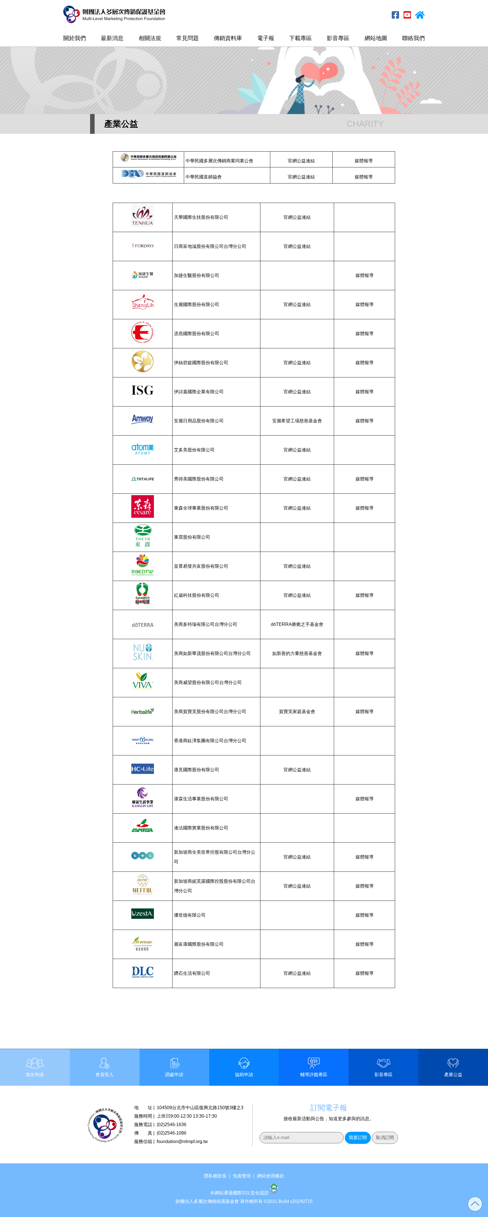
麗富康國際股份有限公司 (199, 944)
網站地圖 (376, 38)
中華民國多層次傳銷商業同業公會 (219, 160)
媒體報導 (364, 160)
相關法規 (150, 38)
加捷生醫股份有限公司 (196, 275)
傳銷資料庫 (228, 38)
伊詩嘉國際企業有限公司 (199, 391)
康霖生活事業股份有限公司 (201, 798)
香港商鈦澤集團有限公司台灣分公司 (210, 740)
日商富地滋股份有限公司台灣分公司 (210, 246)
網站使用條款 (270, 1176)
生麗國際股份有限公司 (196, 304)
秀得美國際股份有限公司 (199, 479)
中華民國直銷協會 (204, 176)
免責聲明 (242, 1176)
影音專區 (338, 38)
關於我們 (74, 38)
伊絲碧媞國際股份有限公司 (201, 362)
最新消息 (112, 38)
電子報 (265, 38)
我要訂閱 (358, 1137)
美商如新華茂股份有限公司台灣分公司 (212, 653)
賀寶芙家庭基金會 (297, 711)
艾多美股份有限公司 (194, 449)
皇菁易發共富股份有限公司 (201, 566)
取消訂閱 (385, 1137)
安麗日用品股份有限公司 (199, 420)
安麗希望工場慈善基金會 (297, 420)
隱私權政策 (215, 1176)
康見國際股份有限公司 (196, 769)
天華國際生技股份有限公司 (201, 217)
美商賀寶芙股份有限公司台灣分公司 (210, 711)
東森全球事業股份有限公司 (201, 508)
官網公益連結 (301, 160)
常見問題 (187, 38)
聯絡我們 (413, 38)
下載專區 (300, 38)
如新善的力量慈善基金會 (297, 653)
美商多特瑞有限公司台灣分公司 (205, 624)
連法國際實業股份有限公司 (201, 827)
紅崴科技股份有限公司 (196, 595)
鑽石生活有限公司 (192, 973)
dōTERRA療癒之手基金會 (297, 624)
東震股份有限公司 (192, 537)
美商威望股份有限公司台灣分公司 (208, 682)
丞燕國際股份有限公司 (196, 333)
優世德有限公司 (190, 915)
